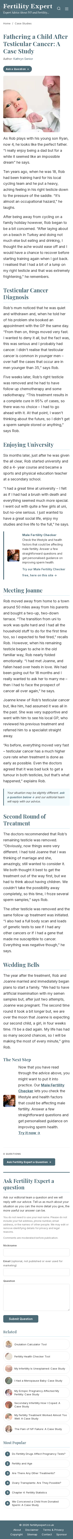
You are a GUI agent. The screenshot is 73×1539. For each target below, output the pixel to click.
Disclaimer (32, 1529)
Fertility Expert (28, 6)
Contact (47, 1534)
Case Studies (23, 23)
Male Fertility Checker (39, 535)
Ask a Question (16, 69)
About (17, 1529)
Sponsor (61, 1534)
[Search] (59, 9)
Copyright (16, 1534)
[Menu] (67, 9)
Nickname (10, 1245)
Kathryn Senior (23, 58)
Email (33, 1263)
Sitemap (32, 1534)
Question (9, 1280)
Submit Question (21, 1319)
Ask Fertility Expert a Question (27, 1162)
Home (7, 23)
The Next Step (17, 1059)
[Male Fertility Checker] (9, 1102)
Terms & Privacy (53, 1529)
